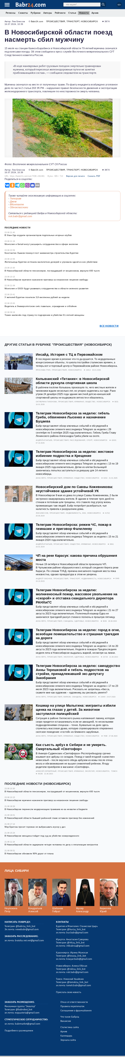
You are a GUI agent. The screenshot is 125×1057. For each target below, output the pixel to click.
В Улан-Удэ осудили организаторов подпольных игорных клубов (38, 235)
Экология (68, 657)
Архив (94, 13)
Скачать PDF (94, 176)
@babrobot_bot (24, 1009)
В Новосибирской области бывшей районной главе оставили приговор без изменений (49, 818)
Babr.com (30, 5)
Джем (13, 201)
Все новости (109, 326)
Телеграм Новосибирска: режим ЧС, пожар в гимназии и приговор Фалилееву (74, 527)
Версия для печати (75, 176)
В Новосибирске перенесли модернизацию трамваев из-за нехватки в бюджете (46, 809)
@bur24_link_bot (76, 929)
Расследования (77, 440)
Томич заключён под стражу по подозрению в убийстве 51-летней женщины (44, 315)
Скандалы (68, 621)
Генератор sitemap (74, 1051)
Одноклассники (19, 207)
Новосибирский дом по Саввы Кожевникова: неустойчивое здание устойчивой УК (74, 489)
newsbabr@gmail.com (27, 929)
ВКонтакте (17, 204)
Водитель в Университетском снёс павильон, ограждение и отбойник (41, 306)
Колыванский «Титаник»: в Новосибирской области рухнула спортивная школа (72, 381)
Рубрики (35, 13)
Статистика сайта (69, 1027)
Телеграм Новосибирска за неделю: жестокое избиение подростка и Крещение (74, 454)
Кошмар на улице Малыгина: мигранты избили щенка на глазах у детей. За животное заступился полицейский (76, 710)
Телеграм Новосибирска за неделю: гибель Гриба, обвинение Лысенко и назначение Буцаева (73, 417)
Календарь (66, 1036)
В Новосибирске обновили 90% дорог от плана (29, 853)
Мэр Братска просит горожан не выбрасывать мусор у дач (35, 827)
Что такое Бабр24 (69, 1017)
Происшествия (55, 21)
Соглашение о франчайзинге (76, 1010)
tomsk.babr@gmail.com (78, 985)
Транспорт (72, 21)
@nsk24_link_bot (76, 969)
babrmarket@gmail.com (27, 1024)
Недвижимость (73, 513)
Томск (114, 771)
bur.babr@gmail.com (77, 932)
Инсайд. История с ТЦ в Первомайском (69, 354)
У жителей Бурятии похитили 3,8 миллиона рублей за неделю (37, 297)
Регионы (10, 13)
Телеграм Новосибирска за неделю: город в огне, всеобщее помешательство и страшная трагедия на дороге (78, 634)
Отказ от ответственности (74, 1002)
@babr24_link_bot (25, 926)
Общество (90, 402)
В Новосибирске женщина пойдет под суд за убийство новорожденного (42, 836)
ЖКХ (84, 513)
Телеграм (15, 198)
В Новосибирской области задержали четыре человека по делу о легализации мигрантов (51, 844)
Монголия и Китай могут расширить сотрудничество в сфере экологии (41, 244)
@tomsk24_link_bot (77, 982)
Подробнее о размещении (19, 1030)
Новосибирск (89, 21)
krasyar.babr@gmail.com (79, 959)
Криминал (79, 402)
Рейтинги (60, 13)
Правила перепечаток (72, 1006)
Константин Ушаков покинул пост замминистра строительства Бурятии (41, 253)
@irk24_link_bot (75, 942)
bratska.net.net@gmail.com (29, 940)
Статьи (72, 13)
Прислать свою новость (68, 992)
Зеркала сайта (68, 1040)
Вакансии (65, 1021)
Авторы (47, 13)
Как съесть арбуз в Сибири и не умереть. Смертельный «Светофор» (71, 747)
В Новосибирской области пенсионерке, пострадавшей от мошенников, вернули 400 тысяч (52, 270)
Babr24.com (37, 21)
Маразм (67, 697)
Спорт (90, 440)
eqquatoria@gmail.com (27, 1012)
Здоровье (79, 621)
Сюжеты (23, 13)
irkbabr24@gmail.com (77, 946)
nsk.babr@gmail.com (20, 216)
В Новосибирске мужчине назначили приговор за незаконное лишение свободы (46, 279)
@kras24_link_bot (76, 956)
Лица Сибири (17, 870)
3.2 (23, 1051)
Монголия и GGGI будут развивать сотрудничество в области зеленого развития (47, 288)
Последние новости (17, 227)
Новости (84, 13)
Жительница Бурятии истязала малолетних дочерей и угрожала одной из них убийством (51, 262)
